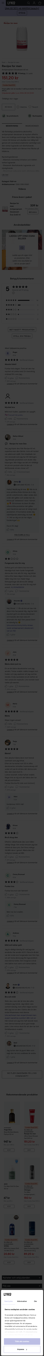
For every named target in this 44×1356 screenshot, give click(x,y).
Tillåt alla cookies (22, 1341)
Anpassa (20, 1349)
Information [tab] (22, 1301)
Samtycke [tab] (8, 1301)
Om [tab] (35, 1301)
